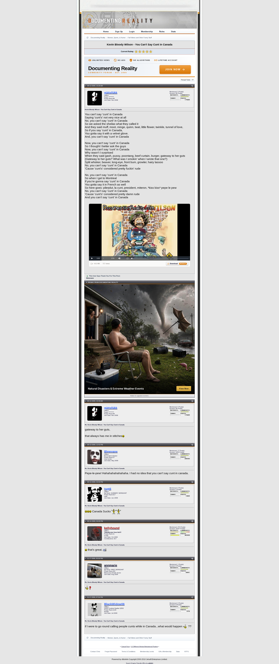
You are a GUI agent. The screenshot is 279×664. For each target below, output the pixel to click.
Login (132, 31)
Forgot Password (111, 651)
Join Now (172, 69)
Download (178, 263)
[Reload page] (87, 38)
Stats (173, 31)
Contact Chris (95, 651)
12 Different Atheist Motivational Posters (144, 646)
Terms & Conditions (128, 651)
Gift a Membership (165, 651)
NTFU (186, 651)
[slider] (160, 258)
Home (106, 31)
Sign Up (119, 31)
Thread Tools (186, 80)
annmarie (110, 565)
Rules (162, 31)
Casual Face (125, 646)
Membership (147, 31)
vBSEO (150, 663)
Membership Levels (147, 651)
